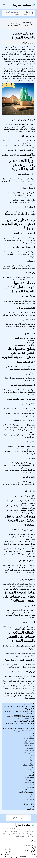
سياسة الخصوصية (31, 850)
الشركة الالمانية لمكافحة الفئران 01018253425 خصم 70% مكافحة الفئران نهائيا (19, 723)
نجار (32, 767)
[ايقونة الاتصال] (6, 851)
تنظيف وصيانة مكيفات (26, 753)
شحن (32, 762)
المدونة (31, 736)
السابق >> (13, 818)
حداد (32, 755)
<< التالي (24, 818)
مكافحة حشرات (28, 765)
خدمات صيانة (29, 758)
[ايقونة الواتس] (33, 850)
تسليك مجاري (29, 738)
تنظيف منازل (29, 750)
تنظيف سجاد (29, 745)
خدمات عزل (29, 760)
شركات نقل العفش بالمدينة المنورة (20, 288)
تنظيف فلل (30, 748)
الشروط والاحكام (31, 845)
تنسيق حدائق (29, 740)
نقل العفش (30, 770)
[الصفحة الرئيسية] (32, 13)
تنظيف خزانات (29, 743)
